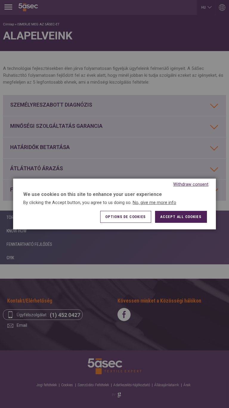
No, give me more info (154, 202)
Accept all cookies (181, 216)
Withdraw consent (190, 184)
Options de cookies (125, 216)
